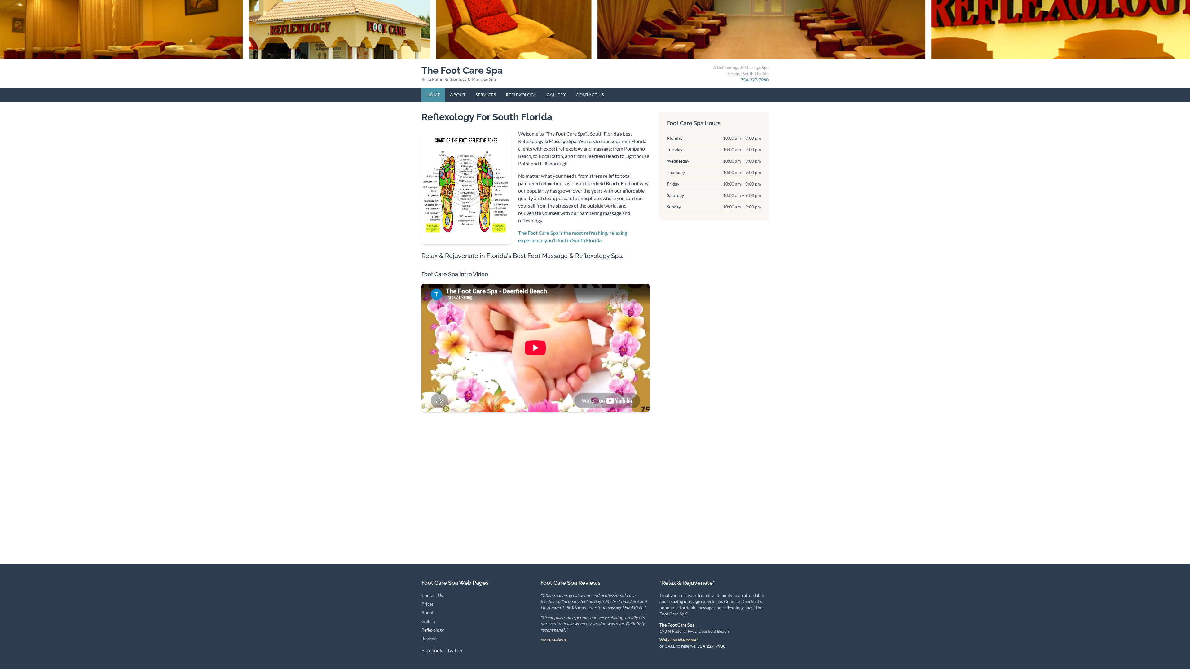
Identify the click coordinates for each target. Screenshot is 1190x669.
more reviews (553, 639)
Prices (427, 603)
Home (433, 94)
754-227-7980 (755, 79)
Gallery (556, 94)
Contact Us (590, 94)
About (457, 94)
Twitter (455, 650)
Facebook (431, 650)
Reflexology (521, 94)
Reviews (429, 638)
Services (485, 94)
